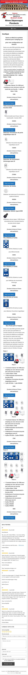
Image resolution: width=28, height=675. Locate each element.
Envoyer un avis (8, 664)
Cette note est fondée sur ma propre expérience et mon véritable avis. (14, 659)
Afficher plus (21, 545)
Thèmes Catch (18, 672)
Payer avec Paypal (9, 103)
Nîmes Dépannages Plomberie (14, 22)
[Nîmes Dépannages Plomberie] (14, 11)
